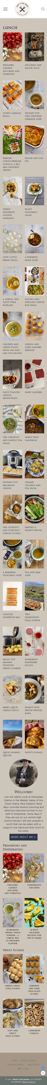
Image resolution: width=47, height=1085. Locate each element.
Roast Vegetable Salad (31, 212)
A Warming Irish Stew (31, 258)
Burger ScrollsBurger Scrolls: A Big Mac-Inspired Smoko (12, 164)
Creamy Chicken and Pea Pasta (32, 485)
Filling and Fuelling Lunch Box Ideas (34, 302)
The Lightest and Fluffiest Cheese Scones (12, 530)
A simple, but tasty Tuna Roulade (11, 302)
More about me (22, 837)
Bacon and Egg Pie (34, 159)
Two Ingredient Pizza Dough (32, 617)
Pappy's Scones (33, 752)
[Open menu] (5, 9)
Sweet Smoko (28, 1060)
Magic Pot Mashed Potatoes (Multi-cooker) (12, 664)
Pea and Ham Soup (32, 574)
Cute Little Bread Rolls (10, 258)
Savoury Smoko (15, 1064)
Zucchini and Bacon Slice (33, 66)
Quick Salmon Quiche (11, 754)
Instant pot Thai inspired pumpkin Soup (33, 116)
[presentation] (12, 46)
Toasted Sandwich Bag (11, 616)
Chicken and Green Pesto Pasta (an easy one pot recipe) (12, 349)
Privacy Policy (28, 1082)
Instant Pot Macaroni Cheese (10, 485)
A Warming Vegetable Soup (12, 574)
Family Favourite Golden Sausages (9, 213)
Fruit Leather (33, 392)
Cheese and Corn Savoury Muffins (33, 347)
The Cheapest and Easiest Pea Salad (12, 440)
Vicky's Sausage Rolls (12, 114)
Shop (14, 1060)
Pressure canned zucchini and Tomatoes (11, 69)
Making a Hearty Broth (33, 529)
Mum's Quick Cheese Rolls (11, 709)
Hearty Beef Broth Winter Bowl (33, 710)
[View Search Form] (43, 9)
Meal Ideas (34, 1064)
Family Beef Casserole (32, 438)
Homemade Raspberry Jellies (31, 662)
